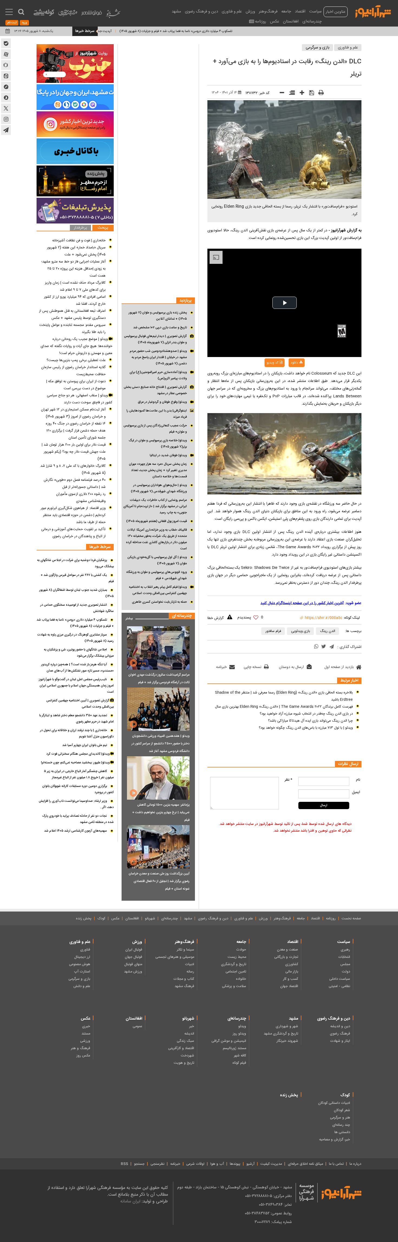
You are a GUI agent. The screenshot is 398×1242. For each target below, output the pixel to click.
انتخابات (344, 957)
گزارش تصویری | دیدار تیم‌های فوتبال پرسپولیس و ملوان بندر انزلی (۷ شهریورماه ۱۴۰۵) (155, 339)
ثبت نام (12, 22)
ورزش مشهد (133, 972)
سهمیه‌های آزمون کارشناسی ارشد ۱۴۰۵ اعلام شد (75, 831)
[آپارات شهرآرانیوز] (6, 54)
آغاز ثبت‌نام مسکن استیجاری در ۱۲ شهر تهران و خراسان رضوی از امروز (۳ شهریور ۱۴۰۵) (73, 413)
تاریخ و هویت (184, 1063)
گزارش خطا (215, 618)
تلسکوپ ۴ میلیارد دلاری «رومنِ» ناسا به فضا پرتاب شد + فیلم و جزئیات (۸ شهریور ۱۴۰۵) (205, 31)
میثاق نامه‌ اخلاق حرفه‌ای (305, 1164)
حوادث (241, 950)
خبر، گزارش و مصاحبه (334, 1140)
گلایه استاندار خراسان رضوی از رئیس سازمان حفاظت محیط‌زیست (73, 370)
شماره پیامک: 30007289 (273, 1222)
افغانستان (291, 21)
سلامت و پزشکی (234, 986)
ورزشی (85, 1041)
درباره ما (355, 1164)
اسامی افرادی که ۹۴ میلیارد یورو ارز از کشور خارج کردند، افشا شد (75, 300)
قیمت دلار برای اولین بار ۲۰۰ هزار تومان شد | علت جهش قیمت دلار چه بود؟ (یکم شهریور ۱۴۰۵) (74, 452)
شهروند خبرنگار (287, 1041)
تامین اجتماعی (236, 972)
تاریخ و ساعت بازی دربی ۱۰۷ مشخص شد (160, 327)
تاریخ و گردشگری (233, 964)
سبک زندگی (185, 1041)
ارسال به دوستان (291, 667)
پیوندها (235, 1164)
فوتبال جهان (133, 957)
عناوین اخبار (335, 11)
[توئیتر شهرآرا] (6, 108)
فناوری (85, 950)
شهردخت (187, 1056)
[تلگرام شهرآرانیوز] (6, 130)
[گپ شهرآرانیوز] (6, 87)
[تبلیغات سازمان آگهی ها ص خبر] (75, 210)
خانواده (241, 979)
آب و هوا (217, 1164)
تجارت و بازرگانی (286, 957)
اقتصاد (300, 11)
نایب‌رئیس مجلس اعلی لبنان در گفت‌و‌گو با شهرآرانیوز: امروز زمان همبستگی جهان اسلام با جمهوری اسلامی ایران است (76, 686)
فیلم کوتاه (239, 1063)
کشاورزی (291, 964)
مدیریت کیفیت (271, 1164)
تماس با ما (336, 1164)
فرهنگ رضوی (340, 1034)
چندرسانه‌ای (312, 21)
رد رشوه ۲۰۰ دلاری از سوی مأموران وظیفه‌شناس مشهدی (81, 497)
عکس (274, 21)
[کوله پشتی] (44, 13)
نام (358, 779)
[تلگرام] (332, 647)
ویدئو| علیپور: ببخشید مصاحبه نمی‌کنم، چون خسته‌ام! (75, 762)
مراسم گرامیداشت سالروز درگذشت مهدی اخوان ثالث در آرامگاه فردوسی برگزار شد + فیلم (159, 678)
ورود (24, 22)
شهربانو (150, 919)
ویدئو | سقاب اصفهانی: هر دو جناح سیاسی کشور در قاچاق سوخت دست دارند (79, 399)
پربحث (103, 228)
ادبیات (189, 964)
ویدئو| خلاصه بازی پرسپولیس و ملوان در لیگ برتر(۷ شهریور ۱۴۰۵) (158, 443)
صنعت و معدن (287, 950)
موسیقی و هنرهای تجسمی (174, 957)
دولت (346, 972)
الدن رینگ (327, 631)
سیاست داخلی (339, 979)
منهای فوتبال (133, 964)
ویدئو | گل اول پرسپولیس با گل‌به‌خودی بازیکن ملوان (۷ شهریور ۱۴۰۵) (157, 560)
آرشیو (250, 1164)
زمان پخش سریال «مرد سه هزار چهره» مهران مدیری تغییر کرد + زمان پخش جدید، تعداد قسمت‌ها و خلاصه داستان (158, 470)
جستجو (139, 1164)
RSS (124, 1164)
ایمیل (356, 792)
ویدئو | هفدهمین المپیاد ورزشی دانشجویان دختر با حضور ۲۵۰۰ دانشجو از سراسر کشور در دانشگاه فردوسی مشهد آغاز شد (161, 743)
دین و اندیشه (340, 1026)
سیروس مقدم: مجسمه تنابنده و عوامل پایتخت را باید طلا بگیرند (72, 328)
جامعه (286, 11)
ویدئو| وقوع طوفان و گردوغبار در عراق (162, 402)
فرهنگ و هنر (80, 1048)
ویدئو (242, 1026)
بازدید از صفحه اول (339, 667)
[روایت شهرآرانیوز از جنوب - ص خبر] (75, 63)
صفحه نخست (351, 919)
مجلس (345, 964)
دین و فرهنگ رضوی (201, 11)
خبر (191, 1026)
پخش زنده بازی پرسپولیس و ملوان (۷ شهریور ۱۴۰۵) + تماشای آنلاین (158, 316)
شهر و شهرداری (287, 1026)
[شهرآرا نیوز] (373, 10)
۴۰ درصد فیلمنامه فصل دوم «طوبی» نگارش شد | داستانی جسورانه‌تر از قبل (75, 483)
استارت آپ (82, 972)
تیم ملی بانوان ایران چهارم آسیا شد (84, 745)
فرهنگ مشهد (184, 986)
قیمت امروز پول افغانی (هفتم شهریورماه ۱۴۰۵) (156, 521)
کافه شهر (240, 1056)
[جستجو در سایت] (21, 12)
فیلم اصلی (285, 377)
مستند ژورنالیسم (234, 1048)
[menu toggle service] (9, 12)
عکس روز (83, 1056)
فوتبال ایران (133, 950)
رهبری (345, 950)
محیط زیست (237, 957)
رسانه (190, 972)
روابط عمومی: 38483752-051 (268, 1213)
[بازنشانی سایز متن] (290, 94)
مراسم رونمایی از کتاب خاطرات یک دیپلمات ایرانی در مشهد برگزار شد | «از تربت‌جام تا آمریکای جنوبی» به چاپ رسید (155, 506)
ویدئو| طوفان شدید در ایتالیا (168, 455)
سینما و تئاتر (185, 950)
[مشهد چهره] (67, 15)
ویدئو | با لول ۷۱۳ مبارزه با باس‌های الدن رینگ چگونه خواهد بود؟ (306, 728)
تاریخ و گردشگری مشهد (281, 1034)
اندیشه (189, 1034)
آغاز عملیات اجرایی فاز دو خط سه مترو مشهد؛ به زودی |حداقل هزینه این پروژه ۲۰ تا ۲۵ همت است (73, 269)
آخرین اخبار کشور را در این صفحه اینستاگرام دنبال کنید (302, 603)
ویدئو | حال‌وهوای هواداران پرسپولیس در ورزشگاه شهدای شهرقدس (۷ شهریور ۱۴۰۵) (159, 488)
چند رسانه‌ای (341, 1125)
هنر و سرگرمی (340, 1118)
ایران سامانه (130, 1201)
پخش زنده (84, 919)
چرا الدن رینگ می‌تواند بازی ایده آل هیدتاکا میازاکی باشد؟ (310, 721)
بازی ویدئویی (300, 631)
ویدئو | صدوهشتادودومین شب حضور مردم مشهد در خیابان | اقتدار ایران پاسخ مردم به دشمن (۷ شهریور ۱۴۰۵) (158, 357)
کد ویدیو (272, 362)
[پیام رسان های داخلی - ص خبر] (75, 97)
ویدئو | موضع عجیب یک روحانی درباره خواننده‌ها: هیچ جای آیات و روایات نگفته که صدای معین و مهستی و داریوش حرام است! (76, 346)
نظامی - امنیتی (339, 986)
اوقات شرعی (195, 1164)
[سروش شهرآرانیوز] (6, 97)
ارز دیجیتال (82, 957)
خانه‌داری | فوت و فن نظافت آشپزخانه (79, 241)
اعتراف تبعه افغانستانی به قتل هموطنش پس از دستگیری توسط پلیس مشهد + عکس (72, 314)
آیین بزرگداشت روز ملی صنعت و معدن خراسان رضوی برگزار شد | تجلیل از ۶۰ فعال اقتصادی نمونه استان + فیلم (159, 881)
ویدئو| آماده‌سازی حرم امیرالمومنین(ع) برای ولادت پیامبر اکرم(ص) (158, 375)
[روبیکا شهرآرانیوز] (6, 65)
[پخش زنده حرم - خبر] (75, 181)
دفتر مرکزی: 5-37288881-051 (268, 1196)
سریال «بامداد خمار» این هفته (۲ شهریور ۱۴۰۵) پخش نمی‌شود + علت (76, 251)
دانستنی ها (342, 1132)
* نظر (288, 779)
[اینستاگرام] (75, 124)
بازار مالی (291, 972)
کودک (101, 919)
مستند (85, 1034)
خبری (86, 1026)
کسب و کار (290, 979)
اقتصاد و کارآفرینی (181, 1048)
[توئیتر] (323, 647)
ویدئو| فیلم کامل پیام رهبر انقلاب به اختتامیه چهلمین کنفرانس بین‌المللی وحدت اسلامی (158, 590)
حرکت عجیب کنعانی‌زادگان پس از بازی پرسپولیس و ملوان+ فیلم (155, 428)
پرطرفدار (80, 228)
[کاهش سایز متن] (280, 94)
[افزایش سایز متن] (300, 94)
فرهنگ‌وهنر (268, 11)
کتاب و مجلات (183, 979)
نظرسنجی (157, 1164)
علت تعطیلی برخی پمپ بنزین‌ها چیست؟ (76, 360)
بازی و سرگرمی (318, 47)
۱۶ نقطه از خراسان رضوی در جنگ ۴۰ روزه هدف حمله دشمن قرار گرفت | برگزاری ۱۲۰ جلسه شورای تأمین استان (76, 431)
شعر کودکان (342, 1110)
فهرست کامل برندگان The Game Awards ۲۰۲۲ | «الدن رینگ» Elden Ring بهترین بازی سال (284, 707)
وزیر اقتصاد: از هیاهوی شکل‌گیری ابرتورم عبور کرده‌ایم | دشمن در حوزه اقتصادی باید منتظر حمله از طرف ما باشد (73, 515)
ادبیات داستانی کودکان (334, 1103)
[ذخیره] (309, 93)
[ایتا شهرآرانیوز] (6, 76)
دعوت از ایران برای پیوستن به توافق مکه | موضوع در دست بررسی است (76, 384)
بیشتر (127, 617)
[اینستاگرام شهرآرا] (6, 119)
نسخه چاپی (252, 667)
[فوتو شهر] (91, 14)
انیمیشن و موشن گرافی (228, 1041)
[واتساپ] (316, 647)
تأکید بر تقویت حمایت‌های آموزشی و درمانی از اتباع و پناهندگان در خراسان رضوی (73, 532)
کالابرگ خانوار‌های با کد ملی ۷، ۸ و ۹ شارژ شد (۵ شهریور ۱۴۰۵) (73, 469)
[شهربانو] (113, 15)
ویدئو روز (239, 1034)
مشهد (176, 11)
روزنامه (260, 21)
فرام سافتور (273, 631)
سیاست (315, 11)
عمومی (137, 1026)
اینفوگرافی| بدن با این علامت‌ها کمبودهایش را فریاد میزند (156, 414)
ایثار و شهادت (340, 1041)
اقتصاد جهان (289, 986)
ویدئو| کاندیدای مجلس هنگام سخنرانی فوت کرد (78, 754)
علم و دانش (81, 986)
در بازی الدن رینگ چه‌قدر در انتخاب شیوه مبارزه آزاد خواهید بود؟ (306, 714)
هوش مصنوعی (79, 964)
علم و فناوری (232, 11)
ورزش (250, 11)
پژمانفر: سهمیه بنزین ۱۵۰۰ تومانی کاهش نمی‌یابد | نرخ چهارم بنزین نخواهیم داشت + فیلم (161, 812)
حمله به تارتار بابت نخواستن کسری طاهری (159, 602)
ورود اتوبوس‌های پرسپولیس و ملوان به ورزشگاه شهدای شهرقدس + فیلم (156, 575)
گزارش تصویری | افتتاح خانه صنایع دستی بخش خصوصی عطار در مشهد (155, 390)
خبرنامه (221, 667)
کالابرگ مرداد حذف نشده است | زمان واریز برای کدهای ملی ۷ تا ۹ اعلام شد (75, 286)
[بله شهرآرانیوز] (6, 43)
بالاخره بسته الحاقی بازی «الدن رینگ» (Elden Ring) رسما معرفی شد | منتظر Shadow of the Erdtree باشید (284, 696)
